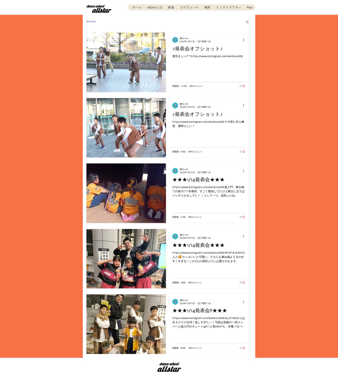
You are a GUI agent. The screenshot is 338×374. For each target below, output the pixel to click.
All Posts (91, 21)
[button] (247, 22)
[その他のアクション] (245, 40)
